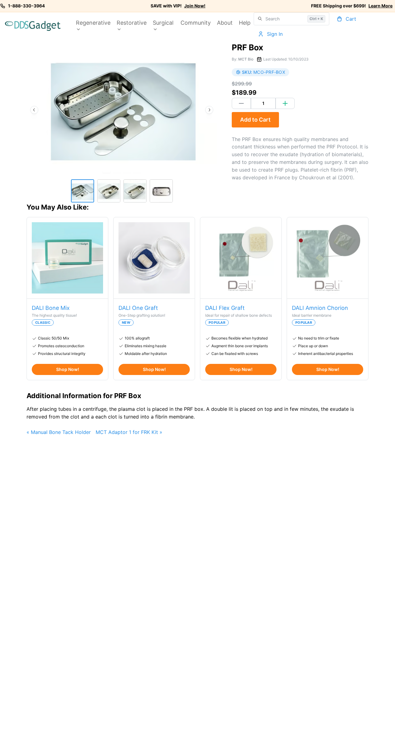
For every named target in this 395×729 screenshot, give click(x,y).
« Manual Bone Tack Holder (59, 432)
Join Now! (195, 5)
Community (196, 22)
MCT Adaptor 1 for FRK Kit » (129, 432)
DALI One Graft (138, 308)
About (225, 22)
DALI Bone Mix (51, 308)
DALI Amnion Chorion (320, 308)
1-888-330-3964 (26, 5)
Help (245, 22)
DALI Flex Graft (225, 308)
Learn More (380, 5)
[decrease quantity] (241, 103)
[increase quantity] (285, 103)
